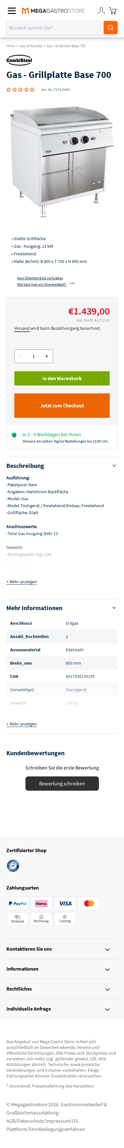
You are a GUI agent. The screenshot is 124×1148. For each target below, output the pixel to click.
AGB (10, 1121)
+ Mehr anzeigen (21, 582)
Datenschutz (30, 1121)
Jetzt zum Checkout (62, 405)
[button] (20, 89)
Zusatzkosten (64, 1076)
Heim (10, 45)
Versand (22, 328)
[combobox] (62, 28)
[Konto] (101, 11)
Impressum (58, 1121)
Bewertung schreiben (62, 783)
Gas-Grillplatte (30, 45)
